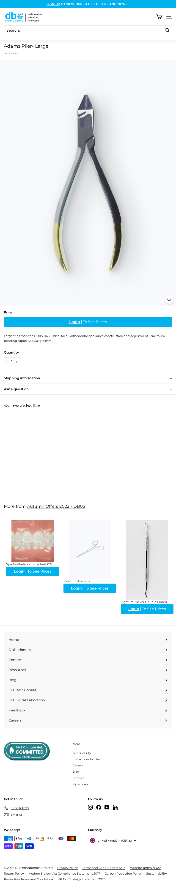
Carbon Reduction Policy (123, 873)
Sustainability (82, 753)
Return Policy (14, 873)
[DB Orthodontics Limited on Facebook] (98, 807)
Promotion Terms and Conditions (28, 879)
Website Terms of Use (145, 868)
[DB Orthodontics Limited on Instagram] (90, 807)
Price (8, 312)
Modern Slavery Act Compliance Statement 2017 (64, 873)
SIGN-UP (53, 4)
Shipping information (22, 378)
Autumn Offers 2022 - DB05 (56, 506)
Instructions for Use (86, 759)
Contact (78, 778)
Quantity (11, 352)
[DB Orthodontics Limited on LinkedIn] (115, 807)
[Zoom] (169, 299)
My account (81, 784)
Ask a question (16, 389)
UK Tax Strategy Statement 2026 (81, 879)
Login (74, 322)
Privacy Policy (67, 868)
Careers (78, 765)
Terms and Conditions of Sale (103, 868)
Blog (76, 771)
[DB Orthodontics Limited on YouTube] (106, 807)
